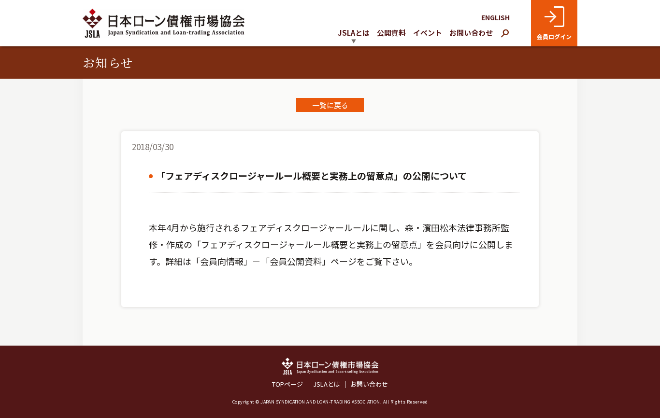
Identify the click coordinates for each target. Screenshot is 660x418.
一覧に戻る (330, 105)
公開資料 (391, 32)
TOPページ (287, 384)
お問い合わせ (471, 32)
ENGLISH (495, 17)
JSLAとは (326, 384)
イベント (427, 32)
